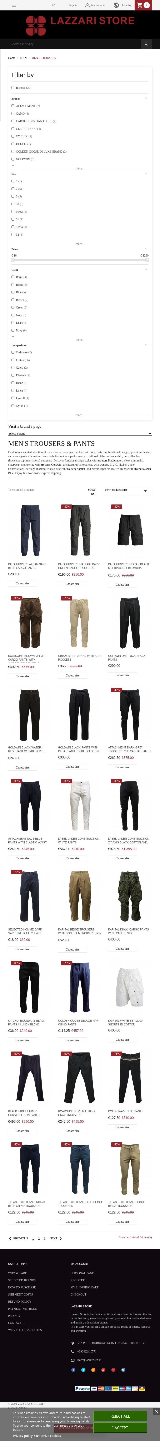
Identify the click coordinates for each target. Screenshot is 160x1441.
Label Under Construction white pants (78, 840)
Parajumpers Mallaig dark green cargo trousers (79, 566)
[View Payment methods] (111, 1387)
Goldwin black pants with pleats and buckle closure (79, 749)
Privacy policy (23, 1435)
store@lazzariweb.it (89, 1359)
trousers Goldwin (51, 464)
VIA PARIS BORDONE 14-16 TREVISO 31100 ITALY (110, 1343)
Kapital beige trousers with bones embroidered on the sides (79, 932)
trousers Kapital (75, 468)
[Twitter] (83, 1369)
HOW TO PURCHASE (22, 1287)
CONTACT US (17, 1323)
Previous (17, 1238)
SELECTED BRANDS (22, 1280)
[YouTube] (103, 1369)
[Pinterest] (113, 1369)
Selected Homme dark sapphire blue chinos (25, 931)
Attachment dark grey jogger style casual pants (129, 749)
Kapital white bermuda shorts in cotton (125, 1022)
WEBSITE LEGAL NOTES (25, 1330)
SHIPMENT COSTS (20, 1294)
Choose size (22, 583)
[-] (13, 260)
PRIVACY (14, 1315)
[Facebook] (73, 1369)
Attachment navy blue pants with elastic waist (27, 840)
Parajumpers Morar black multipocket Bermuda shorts (128, 567)
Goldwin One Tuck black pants (126, 657)
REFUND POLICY (19, 1301)
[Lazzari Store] (80, 25)
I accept (120, 1427)
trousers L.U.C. (109, 464)
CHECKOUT (78, 1294)
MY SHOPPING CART (85, 1287)
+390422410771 (86, 1351)
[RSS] (93, 1369)
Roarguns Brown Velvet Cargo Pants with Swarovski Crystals (27, 658)
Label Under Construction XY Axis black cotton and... (129, 840)
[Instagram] (123, 1369)
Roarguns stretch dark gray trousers (76, 1113)
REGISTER (78, 1280)
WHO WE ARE (17, 1273)
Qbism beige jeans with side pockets (79, 657)
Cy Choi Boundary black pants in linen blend (26, 1022)
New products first (127, 491)
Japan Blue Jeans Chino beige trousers (126, 1204)
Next (57, 1238)
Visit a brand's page (24, 426)
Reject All (120, 1416)
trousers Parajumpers (110, 460)
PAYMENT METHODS (22, 1308)
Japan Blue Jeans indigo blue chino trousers (26, 1204)
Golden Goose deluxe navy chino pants (79, 1022)
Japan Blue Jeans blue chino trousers (80, 1204)
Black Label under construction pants (23, 1113)
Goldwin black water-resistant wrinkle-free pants (26, 750)
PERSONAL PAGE (82, 1273)
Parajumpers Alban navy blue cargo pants (27, 566)
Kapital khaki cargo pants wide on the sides (128, 931)
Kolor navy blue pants (125, 1111)
